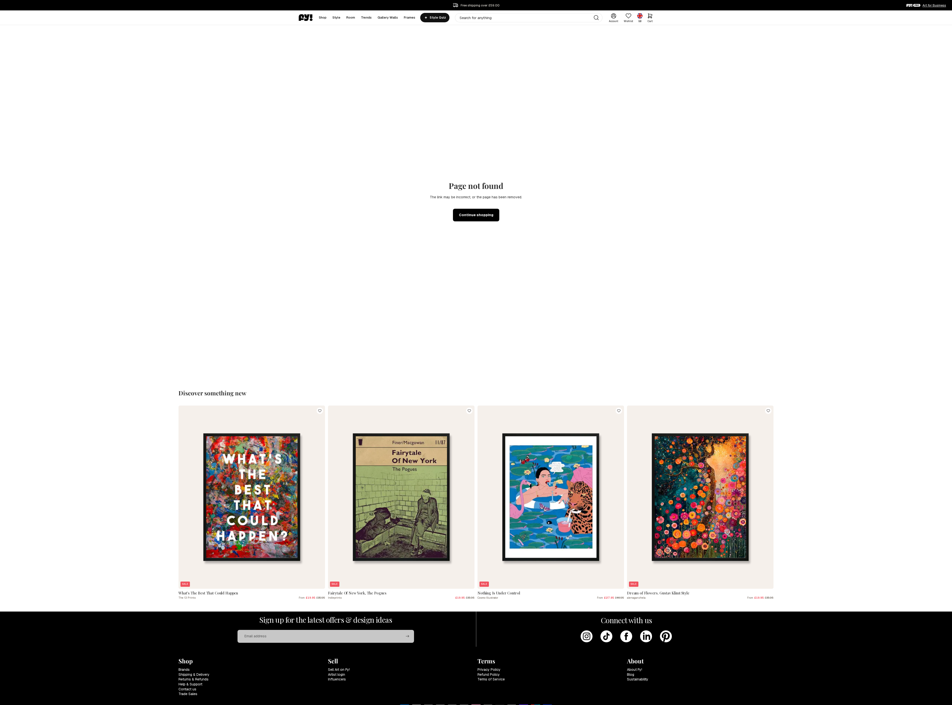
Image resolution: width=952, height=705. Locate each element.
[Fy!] (305, 17)
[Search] (596, 17)
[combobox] (528, 17)
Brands (184, 669)
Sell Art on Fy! (339, 669)
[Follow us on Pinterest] (666, 636)
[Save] (320, 411)
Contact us (187, 689)
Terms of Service (491, 679)
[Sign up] (407, 636)
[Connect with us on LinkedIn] (646, 636)
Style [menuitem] (336, 17)
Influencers (337, 679)
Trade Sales (187, 694)
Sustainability (637, 679)
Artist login (336, 674)
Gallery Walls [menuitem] (388, 17)
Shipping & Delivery (193, 674)
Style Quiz (438, 18)
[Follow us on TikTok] (606, 636)
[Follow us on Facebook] (626, 636)
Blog (630, 674)
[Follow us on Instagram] (587, 636)
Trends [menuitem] (366, 17)
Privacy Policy (489, 669)
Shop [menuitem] (323, 17)
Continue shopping (476, 215)
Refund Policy (488, 674)
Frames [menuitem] (410, 17)
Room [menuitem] (350, 17)
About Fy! (634, 669)
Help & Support (190, 684)
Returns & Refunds (193, 679)
